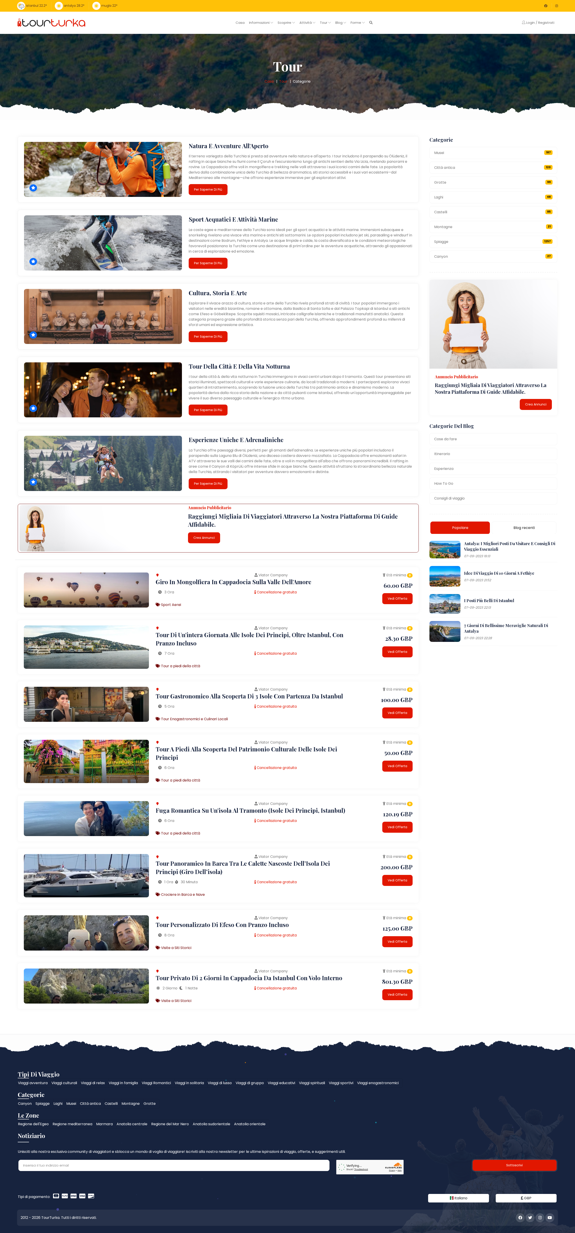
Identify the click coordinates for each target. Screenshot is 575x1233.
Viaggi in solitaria (189, 1082)
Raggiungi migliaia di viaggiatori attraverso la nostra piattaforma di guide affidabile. (490, 388)
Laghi (492, 197)
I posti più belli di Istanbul (489, 600)
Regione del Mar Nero (170, 1124)
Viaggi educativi (281, 1082)
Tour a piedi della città (180, 666)
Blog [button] (339, 22)
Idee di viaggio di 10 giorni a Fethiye (499, 573)
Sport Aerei (170, 604)
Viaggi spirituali (312, 1082)
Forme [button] (356, 22)
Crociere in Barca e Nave (182, 894)
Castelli (492, 212)
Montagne (492, 226)
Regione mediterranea (72, 1124)
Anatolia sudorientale (211, 1124)
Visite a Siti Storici (175, 947)
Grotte (492, 182)
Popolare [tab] (460, 527)
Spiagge (492, 241)
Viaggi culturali (64, 1082)
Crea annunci (204, 537)
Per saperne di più (208, 189)
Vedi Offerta (397, 598)
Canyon (492, 256)
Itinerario (442, 453)
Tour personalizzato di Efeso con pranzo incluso (222, 925)
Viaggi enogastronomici (378, 1082)
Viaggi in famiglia (123, 1082)
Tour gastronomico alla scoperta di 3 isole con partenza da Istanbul (249, 696)
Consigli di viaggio (449, 498)
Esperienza (443, 468)
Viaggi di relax (93, 1082)
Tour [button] (324, 22)
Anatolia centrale (132, 1124)
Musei (492, 152)
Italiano (460, 1198)
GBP (527, 1198)
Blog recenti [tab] (524, 527)
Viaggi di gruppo (250, 1082)
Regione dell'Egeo (33, 1124)
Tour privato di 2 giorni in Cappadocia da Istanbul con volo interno (249, 978)
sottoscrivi (514, 1165)
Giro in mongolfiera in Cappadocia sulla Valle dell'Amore (233, 582)
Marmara (104, 1124)
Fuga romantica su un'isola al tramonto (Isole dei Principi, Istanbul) (250, 810)
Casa (240, 22)
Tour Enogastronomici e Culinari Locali (194, 719)
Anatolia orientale (249, 1124)
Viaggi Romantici (156, 1082)
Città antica (492, 167)
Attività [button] (306, 22)
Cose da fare (445, 438)
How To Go (443, 483)
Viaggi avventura (33, 1082)
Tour (283, 81)
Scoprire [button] (285, 22)
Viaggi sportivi (341, 1082)
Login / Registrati (539, 22)
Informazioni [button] (259, 22)
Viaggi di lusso (220, 1082)
